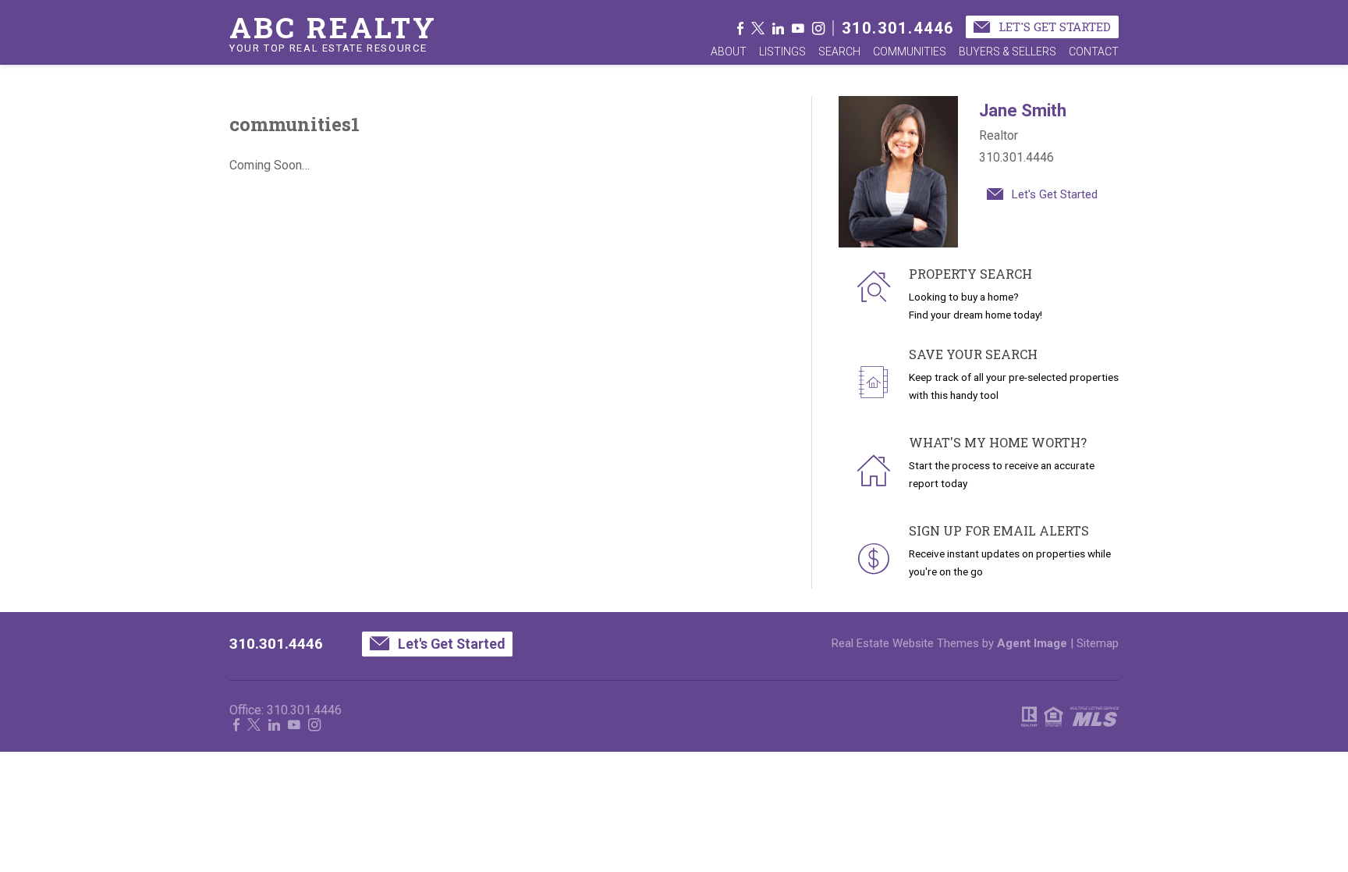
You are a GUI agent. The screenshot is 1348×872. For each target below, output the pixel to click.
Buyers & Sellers (1007, 51)
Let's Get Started (1053, 26)
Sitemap (1098, 643)
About (729, 51)
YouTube (798, 28)
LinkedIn (778, 28)
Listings (782, 51)
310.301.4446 (898, 28)
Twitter (757, 28)
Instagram (818, 28)
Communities (909, 51)
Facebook (740, 28)
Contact (1094, 51)
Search (839, 51)
